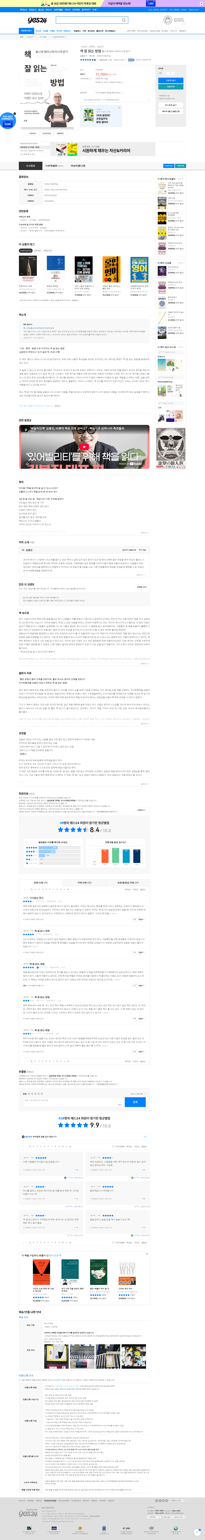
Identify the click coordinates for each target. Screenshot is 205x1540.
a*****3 (161, 403)
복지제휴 (103, 1501)
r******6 (136, 1235)
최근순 (128, 889)
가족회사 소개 (177, 1500)
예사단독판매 (142, 31)
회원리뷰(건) (105, 60)
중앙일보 (43, 228)
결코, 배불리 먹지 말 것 (99, 1289)
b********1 (162, 352)
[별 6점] (35, 1094)
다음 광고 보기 (185, 24)
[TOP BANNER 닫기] (201, 3)
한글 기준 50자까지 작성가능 (36, 1100)
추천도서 (173, 31)
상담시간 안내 (179, 1517)
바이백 (59, 31)
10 (63, 1146)
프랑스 (101, 116)
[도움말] (90, 79)
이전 (28, 889)
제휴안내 (94, 1501)
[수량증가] (176, 73)
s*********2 (43, 967)
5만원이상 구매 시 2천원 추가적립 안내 (122, 82)
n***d (39, 934)
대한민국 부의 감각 (175, 243)
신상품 (45, 31)
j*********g (40, 901)
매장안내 (66, 31)
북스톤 (92, 56)
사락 (84, 31)
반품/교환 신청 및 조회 (63, 1386)
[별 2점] (28, 1094)
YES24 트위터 (163, 1500)
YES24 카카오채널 (156, 1500)
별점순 (143, 889)
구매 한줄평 (119, 1146)
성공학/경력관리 (59, 37)
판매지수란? (126, 60)
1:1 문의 (76, 1386)
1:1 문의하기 (153, 1517)
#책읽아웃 (48, 251)
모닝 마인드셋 (173, 267)
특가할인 (164, 31)
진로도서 (161, 356)
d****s (137, 1207)
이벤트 (52, 31)
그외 (159, 408)
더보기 (180, 179)
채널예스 (77, 31)
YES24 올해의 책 (35, 231)
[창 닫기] (118, 107)
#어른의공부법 (25, 251)
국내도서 (30, 37)
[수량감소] (164, 73)
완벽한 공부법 (52, 286)
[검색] (124, 20)
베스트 (38, 31)
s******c (162, 377)
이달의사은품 (154, 31)
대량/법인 (182, 31)
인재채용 (30, 1501)
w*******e (40, 1001)
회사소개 (22, 1501)
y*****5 (70, 1235)
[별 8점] (38, 1094)
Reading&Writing (165, 382)
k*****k (136, 1178)
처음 (24, 889)
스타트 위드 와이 (125, 1289)
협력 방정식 (172, 297)
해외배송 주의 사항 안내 (171, 96)
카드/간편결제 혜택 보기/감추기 (122, 93)
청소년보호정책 (63, 1501)
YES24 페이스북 (160, 1500)
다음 (64, 889)
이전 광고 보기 (183, 24)
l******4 (70, 1178)
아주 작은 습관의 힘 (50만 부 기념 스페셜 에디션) (175, 185)
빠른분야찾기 (26, 31)
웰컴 (21, 37)
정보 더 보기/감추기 (97, 60)
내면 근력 (171, 198)
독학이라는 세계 (25, 286)
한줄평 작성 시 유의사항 (144, 1094)
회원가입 (156, 10)
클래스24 (99, 31)
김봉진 (82, 56)
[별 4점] (32, 1094)
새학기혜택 (131, 31)
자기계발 (43, 37)
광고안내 (86, 1501)
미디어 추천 (33, 228)
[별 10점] (41, 1094)
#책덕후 (38, 251)
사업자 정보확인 (94, 1516)
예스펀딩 (91, 31)
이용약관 (39, 1501)
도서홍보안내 (76, 1501)
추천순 (135, 889)
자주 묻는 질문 (166, 1517)
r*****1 (39, 1034)
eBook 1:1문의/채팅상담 (174, 1513)
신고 (60, 901)
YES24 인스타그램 (166, 1500)
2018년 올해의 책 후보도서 (54, 231)
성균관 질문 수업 (174, 328)
